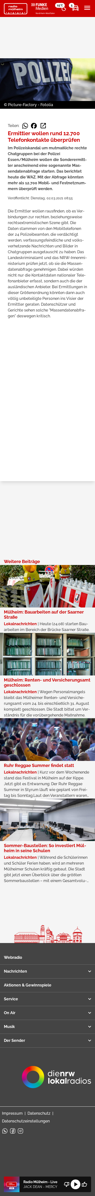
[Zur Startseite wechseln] (15, 9)
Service (11, 999)
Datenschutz (39, 1113)
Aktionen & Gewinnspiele (27, 985)
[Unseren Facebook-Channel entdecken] (13, 1131)
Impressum (12, 1113)
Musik (9, 1026)
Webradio (13, 957)
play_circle (75, 1184)
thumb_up (84, 1184)
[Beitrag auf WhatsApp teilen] (25, 126)
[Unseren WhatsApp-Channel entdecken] (5, 1131)
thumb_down (67, 1184)
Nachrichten (15, 971)
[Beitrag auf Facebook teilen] (34, 126)
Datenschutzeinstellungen (26, 1121)
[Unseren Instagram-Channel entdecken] (20, 1131)
